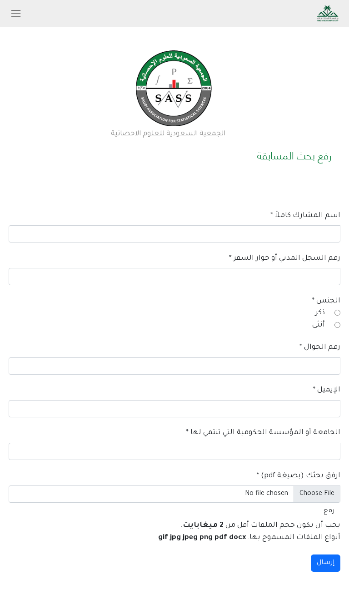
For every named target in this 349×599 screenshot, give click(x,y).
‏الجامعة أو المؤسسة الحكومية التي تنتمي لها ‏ (263, 433)
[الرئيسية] (174, 87)
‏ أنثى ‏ (318, 325)
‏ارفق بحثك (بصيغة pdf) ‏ (298, 476)
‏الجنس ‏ (326, 301)
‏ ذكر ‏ (320, 313)
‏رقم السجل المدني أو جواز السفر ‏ (284, 258)
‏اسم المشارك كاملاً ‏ (305, 216)
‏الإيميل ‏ (326, 390)
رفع (329, 511)
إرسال (325, 563)
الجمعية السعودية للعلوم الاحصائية (168, 134)
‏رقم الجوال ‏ (319, 347)
